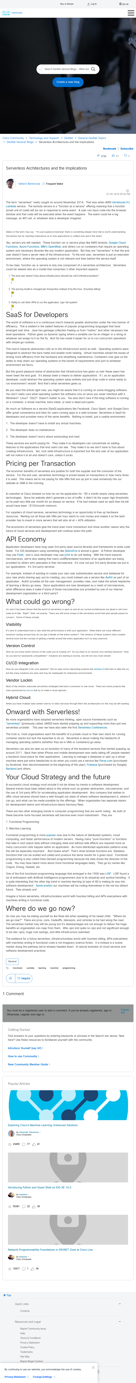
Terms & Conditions (30, 1338)
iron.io (29, 690)
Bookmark (109, 149)
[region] (49, 1373)
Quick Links (22, 1304)
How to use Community (22, 1056)
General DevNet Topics (92, 138)
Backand (11, 769)
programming (69, 968)
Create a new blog (68, 82)
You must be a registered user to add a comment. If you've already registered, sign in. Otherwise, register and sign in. (59, 1012)
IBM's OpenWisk (51, 247)
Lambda (30, 968)
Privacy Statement (15, 1376)
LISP (108, 874)
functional (17, 968)
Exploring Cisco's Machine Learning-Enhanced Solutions (43, 1125)
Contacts (25, 1311)
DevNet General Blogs (20, 142)
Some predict (44, 886)
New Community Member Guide (28, 1064)
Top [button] (8, 1295)
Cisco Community (13, 138)
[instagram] (97, 1371)
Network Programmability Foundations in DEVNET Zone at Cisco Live (50, 1250)
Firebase (92, 765)
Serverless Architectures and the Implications (46, 168)
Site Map (25, 1357)
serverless (13, 723)
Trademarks (26, 1352)
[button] (10, 978)
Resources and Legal (28, 1322)
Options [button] (125, 191)
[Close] (93, 1367)
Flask (20, 555)
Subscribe (127, 149)
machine (54, 968)
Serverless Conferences (92, 727)
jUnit (67, 555)
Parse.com (105, 761)
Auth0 (109, 577)
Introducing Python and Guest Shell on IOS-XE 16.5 (39, 1187)
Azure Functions (29, 247)
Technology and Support (44, 138)
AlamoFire (71, 551)
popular (51, 835)
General (12, 962)
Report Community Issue (33, 1329)
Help (22, 1334)
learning (42, 968)
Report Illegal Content (31, 1361)
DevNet (68, 138)
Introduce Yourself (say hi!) (24, 1048)
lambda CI (99, 669)
